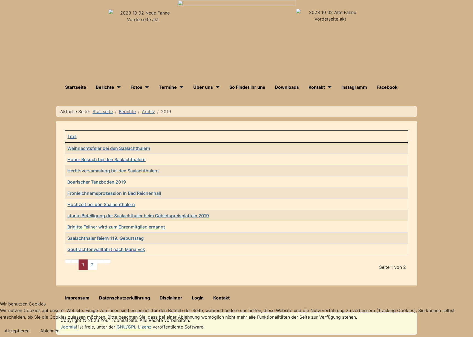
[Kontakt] (328, 87)
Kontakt (316, 87)
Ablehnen (49, 330)
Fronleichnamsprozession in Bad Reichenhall (114, 193)
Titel (71, 136)
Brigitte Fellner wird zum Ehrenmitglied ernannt (116, 227)
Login (198, 298)
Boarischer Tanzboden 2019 (96, 182)
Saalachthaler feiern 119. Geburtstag (105, 238)
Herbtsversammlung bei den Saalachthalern (113, 170)
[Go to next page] (100, 261)
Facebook (387, 87)
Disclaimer (171, 298)
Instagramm (354, 87)
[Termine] (180, 87)
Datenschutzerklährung (124, 298)
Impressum (77, 298)
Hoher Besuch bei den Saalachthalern (106, 159)
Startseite (75, 87)
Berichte (105, 87)
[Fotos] (145, 87)
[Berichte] (117, 87)
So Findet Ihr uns (247, 87)
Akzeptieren (17, 330)
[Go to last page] (107, 261)
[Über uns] (216, 87)
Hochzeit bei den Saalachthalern (101, 204)
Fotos (136, 87)
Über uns (203, 87)
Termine (168, 87)
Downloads (287, 87)
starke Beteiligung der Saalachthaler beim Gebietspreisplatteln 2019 (138, 215)
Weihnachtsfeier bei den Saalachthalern (108, 148)
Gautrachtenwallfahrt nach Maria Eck (106, 249)
